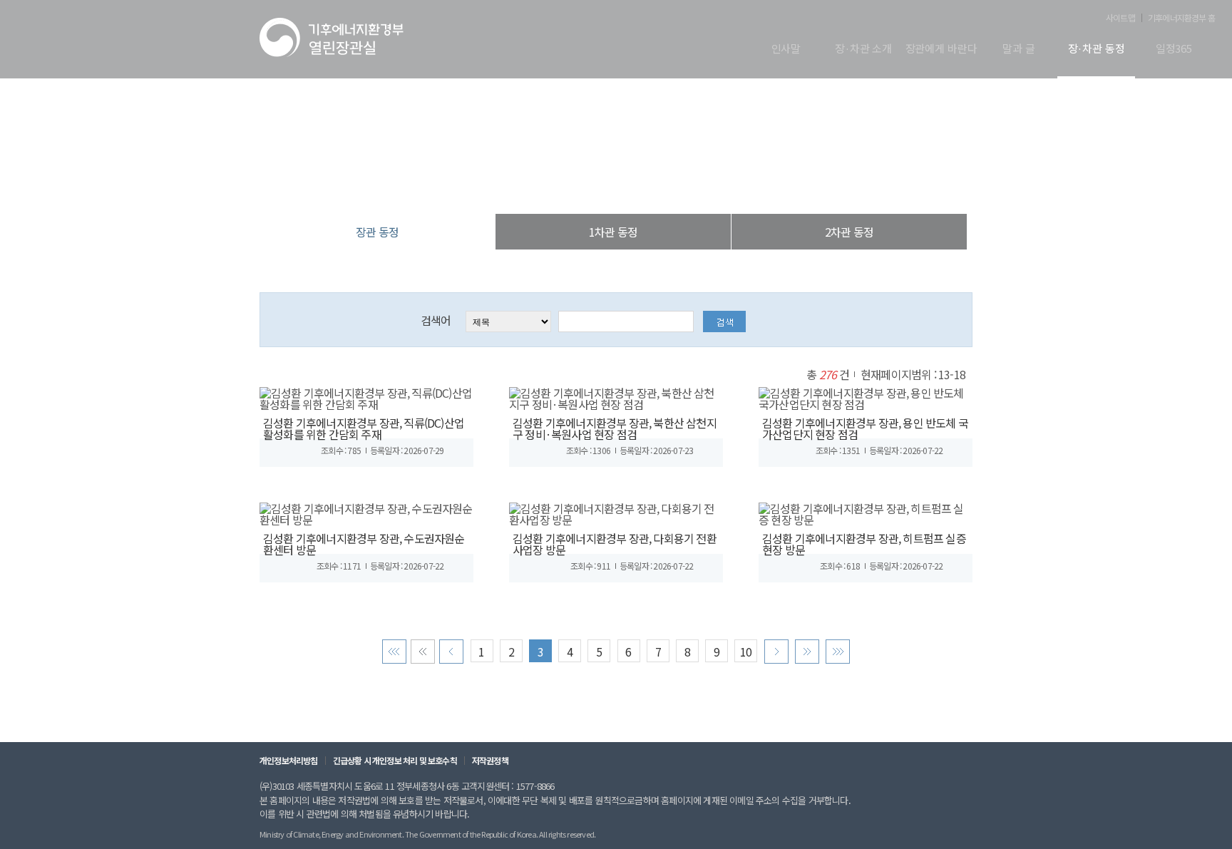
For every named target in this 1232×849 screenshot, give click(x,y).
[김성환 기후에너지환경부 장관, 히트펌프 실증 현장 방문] (865, 511)
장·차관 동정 (1096, 49)
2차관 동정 (849, 231)
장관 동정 (690, 185)
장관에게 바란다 (941, 49)
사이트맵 (1120, 18)
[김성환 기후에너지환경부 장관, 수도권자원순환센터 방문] (366, 511)
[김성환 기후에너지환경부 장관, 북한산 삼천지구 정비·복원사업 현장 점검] (616, 396)
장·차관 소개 (863, 49)
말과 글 (1018, 49)
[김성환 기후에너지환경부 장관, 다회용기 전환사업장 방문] (616, 511)
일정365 (1174, 49)
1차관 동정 (613, 231)
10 (745, 651)
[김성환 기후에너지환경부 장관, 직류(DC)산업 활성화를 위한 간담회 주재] (366, 396)
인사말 (786, 49)
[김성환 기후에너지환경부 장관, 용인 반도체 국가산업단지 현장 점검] (865, 396)
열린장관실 (530, 185)
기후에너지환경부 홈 (1181, 18)
